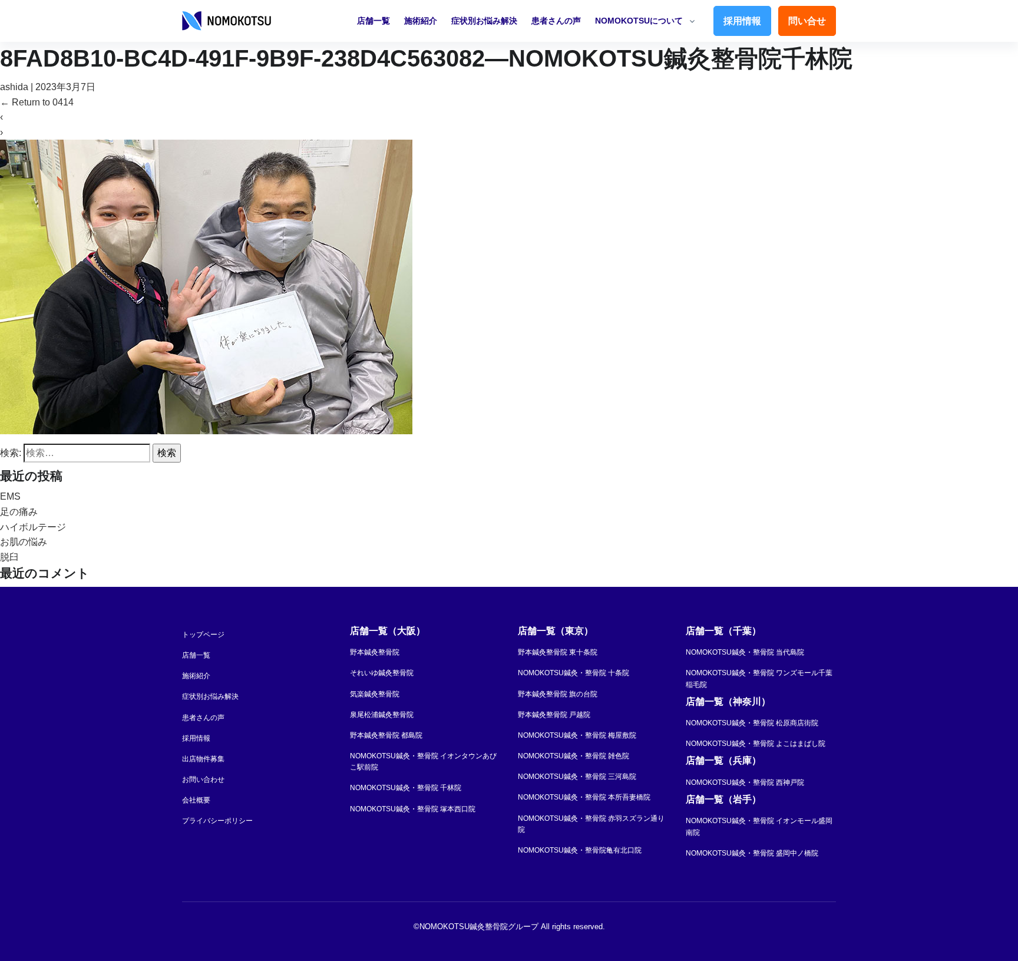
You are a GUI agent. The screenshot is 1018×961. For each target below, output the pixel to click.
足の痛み (19, 512)
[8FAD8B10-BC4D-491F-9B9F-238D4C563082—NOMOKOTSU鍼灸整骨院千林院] (206, 287)
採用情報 (742, 21)
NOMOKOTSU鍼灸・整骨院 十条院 (573, 673)
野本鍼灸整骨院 (374, 652)
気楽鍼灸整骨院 (374, 694)
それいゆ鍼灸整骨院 (382, 673)
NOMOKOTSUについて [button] (639, 20)
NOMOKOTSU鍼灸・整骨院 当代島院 (745, 652)
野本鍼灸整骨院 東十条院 (557, 652)
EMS (10, 496)
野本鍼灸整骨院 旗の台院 (557, 694)
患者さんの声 (556, 20)
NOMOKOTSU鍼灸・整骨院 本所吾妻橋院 (584, 797)
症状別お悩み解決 (484, 20)
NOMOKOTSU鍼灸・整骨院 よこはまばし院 (755, 743)
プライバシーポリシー (217, 821)
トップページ (203, 634)
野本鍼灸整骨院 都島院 (386, 735)
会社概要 (196, 800)
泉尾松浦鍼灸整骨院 (382, 715)
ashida (14, 87)
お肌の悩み (23, 542)
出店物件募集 (203, 759)
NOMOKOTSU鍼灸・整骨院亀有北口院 (580, 850)
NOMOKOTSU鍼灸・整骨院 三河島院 (577, 776)
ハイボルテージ (33, 527)
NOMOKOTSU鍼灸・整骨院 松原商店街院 (752, 723)
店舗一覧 (373, 20)
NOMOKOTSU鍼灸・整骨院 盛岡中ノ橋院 (752, 853)
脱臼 (9, 557)
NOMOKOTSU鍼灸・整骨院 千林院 (405, 788)
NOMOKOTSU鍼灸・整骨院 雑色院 (573, 756)
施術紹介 (420, 20)
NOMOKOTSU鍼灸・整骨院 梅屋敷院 (577, 735)
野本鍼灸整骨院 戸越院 (554, 715)
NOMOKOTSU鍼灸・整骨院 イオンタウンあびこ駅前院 (423, 761)
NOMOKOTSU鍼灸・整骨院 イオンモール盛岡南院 (759, 826)
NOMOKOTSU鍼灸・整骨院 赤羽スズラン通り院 (591, 824)
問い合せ (807, 21)
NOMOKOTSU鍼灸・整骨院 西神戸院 (745, 782)
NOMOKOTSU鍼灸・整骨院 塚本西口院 (412, 809)
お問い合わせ (203, 779)
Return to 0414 (37, 102)
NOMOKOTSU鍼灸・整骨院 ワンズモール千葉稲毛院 (759, 678)
